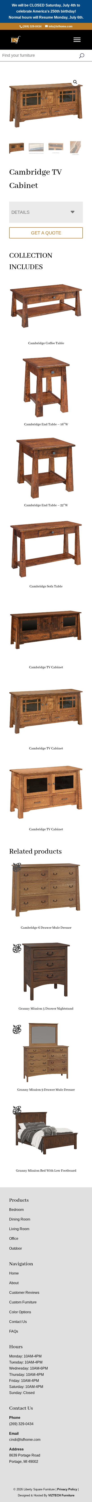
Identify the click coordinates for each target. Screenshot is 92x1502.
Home (14, 1273)
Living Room (19, 1229)
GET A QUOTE (46, 232)
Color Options (20, 1312)
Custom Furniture (23, 1302)
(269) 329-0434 (21, 1424)
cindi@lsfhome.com (24, 1439)
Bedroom (16, 1210)
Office (13, 1238)
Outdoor (15, 1248)
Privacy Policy (67, 1489)
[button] (75, 82)
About (14, 1283)
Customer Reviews (24, 1292)
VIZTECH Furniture (61, 1495)
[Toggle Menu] (77, 39)
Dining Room (19, 1219)
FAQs (13, 1331)
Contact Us (18, 1322)
